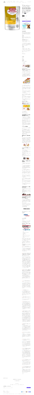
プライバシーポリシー (15, 384)
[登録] (11, 387)
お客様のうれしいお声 (22, 384)
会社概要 (12, 384)
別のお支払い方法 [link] (26, 22)
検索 (10, 384)
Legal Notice (19, 384)
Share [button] (23, 373)
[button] (18, 1)
